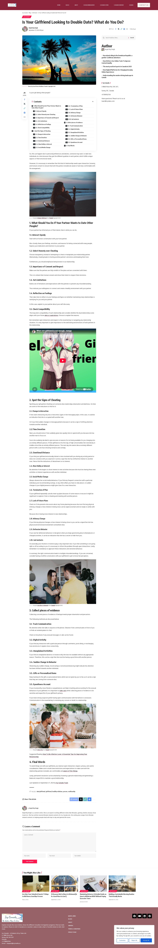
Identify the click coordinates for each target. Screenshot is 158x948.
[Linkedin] (144, 916)
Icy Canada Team (62, 783)
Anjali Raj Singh (33, 28)
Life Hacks (27, 17)
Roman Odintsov (42, 218)
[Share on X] (118, 29)
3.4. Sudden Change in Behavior (77, 135)
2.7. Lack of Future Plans (75, 109)
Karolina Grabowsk (42, 605)
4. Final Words (70, 145)
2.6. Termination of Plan (75, 106)
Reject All (134, 940)
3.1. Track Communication (75, 126)
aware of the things (70, 771)
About (70, 922)
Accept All (146, 940)
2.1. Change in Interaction (42, 134)
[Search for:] (116, 37)
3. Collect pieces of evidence (74, 122)
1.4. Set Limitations (41, 121)
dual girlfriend (41, 791)
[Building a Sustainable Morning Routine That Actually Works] (122, 883)
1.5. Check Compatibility (43, 127)
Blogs (70, 919)
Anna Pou (40, 750)
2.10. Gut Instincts (73, 119)
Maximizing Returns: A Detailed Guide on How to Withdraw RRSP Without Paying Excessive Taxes (93, 896)
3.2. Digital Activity (73, 129)
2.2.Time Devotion (41, 137)
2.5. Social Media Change (43, 147)
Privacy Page (72, 932)
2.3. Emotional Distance (43, 141)
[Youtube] (139, 916)
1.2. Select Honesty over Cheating (46, 114)
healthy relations (57, 791)
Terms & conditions (74, 929)
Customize (122, 940)
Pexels (51, 218)
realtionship (71, 791)
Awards (70, 925)
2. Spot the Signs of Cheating (42, 131)
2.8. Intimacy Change (74, 112)
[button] (121, 29)
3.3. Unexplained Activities (76, 132)
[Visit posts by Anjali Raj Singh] (24, 808)
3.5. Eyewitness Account (75, 142)
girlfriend (49, 791)
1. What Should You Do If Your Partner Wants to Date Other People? (46, 107)
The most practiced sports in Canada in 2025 (117, 66)
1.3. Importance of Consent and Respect (47, 118)
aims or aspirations (51, 315)
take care (63, 691)
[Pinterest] (149, 916)
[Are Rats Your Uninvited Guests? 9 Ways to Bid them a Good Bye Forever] (35, 883)
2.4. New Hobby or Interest (44, 144)
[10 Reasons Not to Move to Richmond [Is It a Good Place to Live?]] (64, 883)
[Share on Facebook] (115, 29)
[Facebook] (134, 916)
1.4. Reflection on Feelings (43, 124)
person (65, 791)
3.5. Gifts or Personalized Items (77, 139)
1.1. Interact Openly (40, 111)
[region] (134, 934)
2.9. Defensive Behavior (75, 116)
